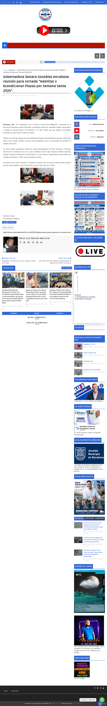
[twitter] (97, 688)
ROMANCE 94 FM (86, 2)
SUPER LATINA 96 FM (71, 2)
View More (67, 268)
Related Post (9, 268)
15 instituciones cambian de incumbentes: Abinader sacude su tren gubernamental (93, 540)
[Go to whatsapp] (102, 699)
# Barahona (12, 222)
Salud (66, 50)
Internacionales (54, 50)
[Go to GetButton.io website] (102, 704)
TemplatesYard (56, 703)
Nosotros (14, 691)
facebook (59, 313)
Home (5, 70)
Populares (89, 518)
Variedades (7, 56)
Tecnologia (87, 50)
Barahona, (33, 95)
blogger (14, 313)
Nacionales (40, 50)
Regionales (28, 50)
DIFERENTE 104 (35, 2)
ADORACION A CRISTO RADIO (92, 370)
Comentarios (99, 519)
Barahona (17, 50)
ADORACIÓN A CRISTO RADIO (52, 2)
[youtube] (20, 2)
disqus (36, 313)
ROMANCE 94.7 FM (89, 344)
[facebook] (13, 2)
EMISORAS (7, 50)
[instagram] (16, 2)
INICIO (6, 691)
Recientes (79, 518)
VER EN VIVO (99, 2)
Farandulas (75, 50)
